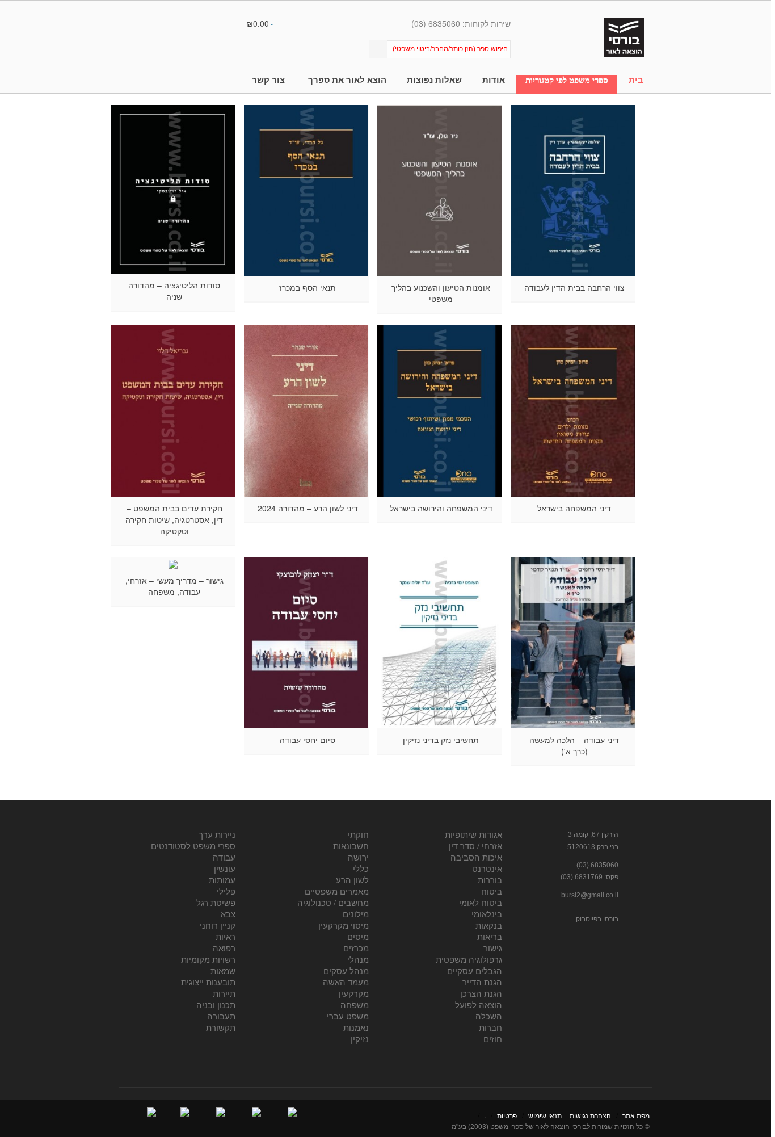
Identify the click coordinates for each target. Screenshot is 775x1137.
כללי (361, 868)
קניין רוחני (217, 925)
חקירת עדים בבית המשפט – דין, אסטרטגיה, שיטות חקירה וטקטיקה (174, 519)
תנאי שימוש (545, 1115)
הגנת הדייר (482, 982)
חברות (490, 1027)
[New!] (573, 190)
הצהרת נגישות (590, 1115)
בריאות (489, 936)
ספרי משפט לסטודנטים (193, 845)
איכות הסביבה (476, 857)
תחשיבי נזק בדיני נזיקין (441, 739)
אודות (493, 80)
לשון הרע (352, 880)
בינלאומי (486, 914)
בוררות (490, 880)
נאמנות (356, 1027)
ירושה (358, 857)
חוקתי (358, 834)
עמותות (222, 880)
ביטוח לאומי (480, 902)
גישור (492, 948)
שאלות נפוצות (434, 80)
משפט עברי (348, 1016)
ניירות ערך (217, 834)
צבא (228, 914)
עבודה (224, 857)
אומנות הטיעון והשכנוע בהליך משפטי (440, 293)
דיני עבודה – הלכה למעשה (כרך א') (574, 745)
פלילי (226, 891)
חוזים (492, 1038)
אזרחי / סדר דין (475, 845)
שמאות (222, 970)
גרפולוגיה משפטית (469, 959)
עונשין (224, 868)
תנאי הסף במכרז (307, 287)
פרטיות (507, 1115)
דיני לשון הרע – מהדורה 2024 (308, 508)
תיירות (224, 993)
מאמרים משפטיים (337, 891)
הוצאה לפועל (478, 1004)
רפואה (224, 948)
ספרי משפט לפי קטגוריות (566, 80)
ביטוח (491, 891)
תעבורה (221, 1016)
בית (636, 80)
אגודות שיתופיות (473, 834)
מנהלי (358, 959)
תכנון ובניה (215, 1004)
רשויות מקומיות (208, 959)
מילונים (356, 914)
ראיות (225, 936)
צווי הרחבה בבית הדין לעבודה (574, 287)
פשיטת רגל (215, 902)
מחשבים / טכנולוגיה (333, 902)
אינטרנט (487, 868)
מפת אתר (636, 1115)
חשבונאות (351, 845)
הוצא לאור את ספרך (347, 80)
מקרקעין (354, 993)
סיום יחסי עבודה (307, 739)
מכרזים (356, 948)
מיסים (358, 936)
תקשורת (220, 1027)
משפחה (354, 1004)
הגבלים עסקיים (474, 970)
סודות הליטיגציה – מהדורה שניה (174, 290)
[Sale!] (439, 410)
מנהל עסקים (346, 970)
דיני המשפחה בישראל (574, 508)
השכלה (488, 1016)
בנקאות (488, 925)
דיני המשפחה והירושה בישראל (441, 508)
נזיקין (360, 1038)
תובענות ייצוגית (208, 982)
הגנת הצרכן (481, 993)
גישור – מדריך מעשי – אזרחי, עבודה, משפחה (174, 585)
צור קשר (268, 80)
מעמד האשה (346, 982)
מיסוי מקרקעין (343, 925)
